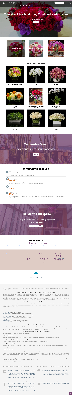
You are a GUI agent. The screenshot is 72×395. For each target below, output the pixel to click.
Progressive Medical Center (29, 370)
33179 (26, 389)
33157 (18, 387)
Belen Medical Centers (26, 373)
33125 (34, 383)
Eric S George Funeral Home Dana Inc (57, 370)
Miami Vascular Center (22, 377)
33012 (12, 383)
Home (21, 3)
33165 (31, 387)
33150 (34, 386)
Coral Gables (55, 383)
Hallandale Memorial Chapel (53, 373)
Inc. (25, 376)
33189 (15, 390)
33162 (28, 387)
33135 (26, 385)
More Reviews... (9, 200)
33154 (9, 387)
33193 (20, 390)
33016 (20, 383)
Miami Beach (45, 385)
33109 (29, 383)
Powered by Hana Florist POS (36, 277)
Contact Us (43, 261)
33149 (31, 386)
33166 (29, 390)
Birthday (26, 3)
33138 (34, 385)
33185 (9, 390)
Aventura (44, 383)
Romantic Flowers (6, 315)
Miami (68, 383)
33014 (17, 383)
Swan (36, 84)
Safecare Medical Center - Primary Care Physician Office (20, 371)
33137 (31, 385)
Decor (28, 259)
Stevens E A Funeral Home (55, 376)
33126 (9, 385)
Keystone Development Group (54, 374)
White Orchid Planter (57, 106)
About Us (44, 257)
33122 (31, 383)
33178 (23, 389)
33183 (34, 389)
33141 (15, 386)
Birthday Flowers (6, 312)
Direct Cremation (55, 371)
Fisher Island (63, 383)
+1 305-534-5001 (60, 258)
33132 (20, 385)
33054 (23, 383)
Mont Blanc (36, 128)
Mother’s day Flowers (7, 316)
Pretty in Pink (57, 84)
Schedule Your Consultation (36, 225)
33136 (28, 385)
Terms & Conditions (44, 258)
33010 (9, 383)
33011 (31, 390)
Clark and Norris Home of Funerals (59, 369)
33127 (12, 385)
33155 (12, 387)
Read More (36, 154)
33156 (15, 387)
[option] (12, 245)
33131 (18, 385)
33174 (17, 389)
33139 (9, 386)
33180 (29, 389)
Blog (28, 261)
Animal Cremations (46, 369)
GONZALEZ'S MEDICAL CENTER (22, 374)
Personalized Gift (6, 321)
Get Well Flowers (6, 320)
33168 (34, 387)
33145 (25, 386)
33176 (20, 389)
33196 (23, 390)
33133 (26, 390)
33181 (31, 389)
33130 (15, 385)
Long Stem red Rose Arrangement (36, 106)
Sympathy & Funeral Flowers (8, 319)
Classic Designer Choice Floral (15, 84)
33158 (20, 387)
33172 (12, 389)
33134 (23, 385)
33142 (17, 386)
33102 (34, 390)
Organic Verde (15, 128)
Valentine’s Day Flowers (7, 317)
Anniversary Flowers (7, 313)
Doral (59, 383)
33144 (23, 386)
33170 (9, 389)
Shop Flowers (28, 255)
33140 (12, 386)
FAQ (43, 262)
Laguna (15, 106)
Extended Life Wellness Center (15, 370)
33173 (15, 389)
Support (43, 255)
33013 (15, 383)
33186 (12, 390)
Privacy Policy (43, 259)
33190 (18, 390)
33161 (26, 387)
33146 (28, 386)
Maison (57, 128)
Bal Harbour (49, 383)
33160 (23, 387)
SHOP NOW (36, 21)
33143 (20, 386)
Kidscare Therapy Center (18, 376)
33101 (26, 383)
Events (49, 3)
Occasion (28, 257)
